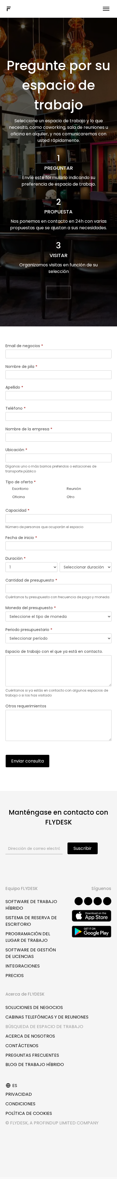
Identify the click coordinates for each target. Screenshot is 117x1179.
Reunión (73, 488)
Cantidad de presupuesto (31, 580)
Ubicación (16, 449)
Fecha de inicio (21, 537)
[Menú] (106, 8)
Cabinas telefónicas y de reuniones (46, 1017)
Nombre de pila (21, 366)
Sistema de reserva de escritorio (31, 921)
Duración (15, 558)
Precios (14, 975)
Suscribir (82, 848)
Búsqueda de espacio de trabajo (44, 1026)
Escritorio (20, 488)
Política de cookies (28, 1113)
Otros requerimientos (25, 706)
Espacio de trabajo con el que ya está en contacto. (54, 651)
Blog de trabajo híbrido (34, 1064)
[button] (58, 292)
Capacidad (17, 510)
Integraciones (22, 966)
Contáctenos (21, 1046)
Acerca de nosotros (30, 1036)
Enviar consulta (27, 761)
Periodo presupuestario (28, 629)
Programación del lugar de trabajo (27, 937)
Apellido (14, 387)
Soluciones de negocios (34, 1007)
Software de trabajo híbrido (31, 904)
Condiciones (20, 1104)
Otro (70, 496)
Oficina (18, 496)
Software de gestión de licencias (30, 953)
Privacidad (18, 1094)
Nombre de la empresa (28, 429)
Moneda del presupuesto (30, 608)
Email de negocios (24, 346)
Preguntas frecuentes (32, 1055)
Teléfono (15, 408)
